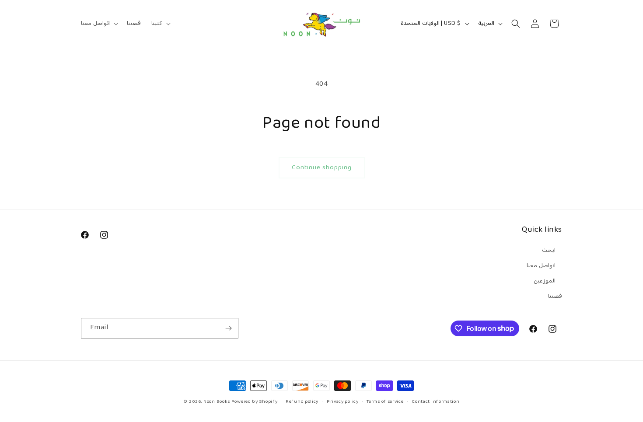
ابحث (549, 250)
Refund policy (302, 401)
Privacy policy (343, 401)
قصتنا (555, 296)
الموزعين (545, 281)
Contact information (435, 401)
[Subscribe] (228, 328)
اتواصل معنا (541, 266)
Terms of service (385, 401)
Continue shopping (322, 167)
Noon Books (216, 402)
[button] (99, 23)
